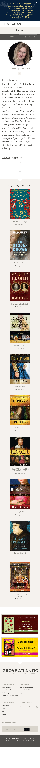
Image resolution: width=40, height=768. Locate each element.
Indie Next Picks (6, 687)
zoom (14, 69)
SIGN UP (26, 729)
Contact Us (5, 714)
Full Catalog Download (8, 693)
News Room (5, 706)
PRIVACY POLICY (10, 740)
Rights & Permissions (26, 693)
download (26, 69)
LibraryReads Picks (7, 690)
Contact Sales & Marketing (10, 696)
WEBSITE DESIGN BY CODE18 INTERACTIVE (20, 743)
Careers (4, 708)
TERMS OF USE (19, 740)
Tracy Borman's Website (13, 163)
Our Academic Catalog (27, 687)
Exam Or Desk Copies (26, 690)
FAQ (3, 711)
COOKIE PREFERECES (28, 740)
